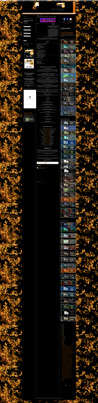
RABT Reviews (48, 145)
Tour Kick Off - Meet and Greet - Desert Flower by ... (67, 359)
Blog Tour (39, 163)
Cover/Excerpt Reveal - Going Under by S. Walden (67, 374)
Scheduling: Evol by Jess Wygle (65, 372)
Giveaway (41, 163)
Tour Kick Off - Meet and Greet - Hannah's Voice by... (67, 357)
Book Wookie (47, 135)
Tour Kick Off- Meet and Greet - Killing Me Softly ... (67, 364)
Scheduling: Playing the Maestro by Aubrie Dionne (67, 355)
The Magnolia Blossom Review (46, 139)
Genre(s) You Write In (26, 35)
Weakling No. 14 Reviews (47, 136)
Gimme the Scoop (46, 141)
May (62, 342)
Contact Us (39, 13)
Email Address (25, 28)
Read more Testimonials (29, 88)
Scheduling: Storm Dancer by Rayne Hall (66, 367)
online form (27, 16)
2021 (62, 328)
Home (23, 13)
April (62, 343)
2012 (62, 380)
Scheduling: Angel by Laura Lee (65, 356)
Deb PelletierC (40, 167)
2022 (62, 327)
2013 (62, 335)
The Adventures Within (46, 132)
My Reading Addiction (48, 128)
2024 (62, 325)
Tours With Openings (44, 13)
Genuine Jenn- (48, 140)
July (62, 340)
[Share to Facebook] (46, 162)
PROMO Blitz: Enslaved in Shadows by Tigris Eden (67, 365)
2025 (62, 324)
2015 (62, 333)
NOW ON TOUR (47, 163)
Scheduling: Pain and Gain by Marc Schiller (66, 348)
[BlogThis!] (44, 162)
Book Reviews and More (48, 137)
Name (24, 25)
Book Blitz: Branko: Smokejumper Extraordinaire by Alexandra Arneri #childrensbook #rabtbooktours (28, 114)
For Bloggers (50, 13)
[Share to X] (45, 162)
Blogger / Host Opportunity (30, 43)
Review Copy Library (34, 13)
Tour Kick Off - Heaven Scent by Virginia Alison (66, 366)
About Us (27, 13)
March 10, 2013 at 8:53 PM (45, 167)
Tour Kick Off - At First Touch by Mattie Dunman (66, 349)
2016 (62, 332)
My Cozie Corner (48, 142)
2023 (62, 326)
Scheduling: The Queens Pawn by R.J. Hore (66, 358)
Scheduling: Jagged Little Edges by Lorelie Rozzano (67, 347)
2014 (62, 334)
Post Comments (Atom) (42, 182)
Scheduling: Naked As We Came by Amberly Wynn (67, 371)
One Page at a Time (48, 144)
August (62, 339)
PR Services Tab (66, 35)
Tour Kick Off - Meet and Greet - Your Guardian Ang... (67, 350)
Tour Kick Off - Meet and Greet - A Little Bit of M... (67, 363)
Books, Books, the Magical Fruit (46, 130)
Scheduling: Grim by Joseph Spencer (66, 375)
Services (30, 13)
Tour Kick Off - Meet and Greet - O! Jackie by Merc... (67, 373)
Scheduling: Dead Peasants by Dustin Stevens (67, 346)
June (62, 341)
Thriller (49, 163)
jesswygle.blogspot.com (45, 59)
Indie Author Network (47, 131)
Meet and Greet (44, 163)
